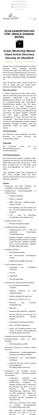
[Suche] (29, 20)
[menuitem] (20, 1)
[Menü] (33, 20)
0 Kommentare (18, 62)
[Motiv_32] (19, 44)
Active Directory (29, 62)
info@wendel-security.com (20, 1)
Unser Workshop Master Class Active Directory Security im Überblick (19, 54)
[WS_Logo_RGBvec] (16, 15)
